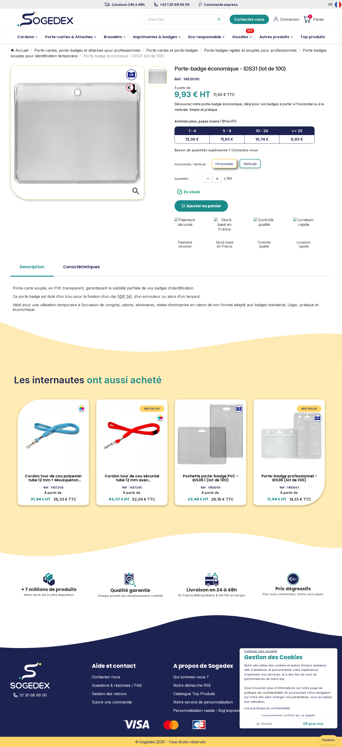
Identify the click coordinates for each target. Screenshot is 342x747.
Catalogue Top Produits (194, 693)
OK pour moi (313, 724)
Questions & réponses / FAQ (117, 685)
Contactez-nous (249, 19)
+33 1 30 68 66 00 (175, 5)
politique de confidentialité (263, 692)
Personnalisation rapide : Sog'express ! (207, 710)
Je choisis (264, 724)
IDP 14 (125, 296)
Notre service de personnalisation (203, 702)
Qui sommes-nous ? (191, 677)
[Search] (219, 19)
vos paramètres (297, 697)
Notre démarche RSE (192, 685)
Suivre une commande (112, 702)
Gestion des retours (109, 693)
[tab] (32, 268)
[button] (328, 740)
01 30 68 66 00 (33, 695)
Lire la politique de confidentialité (267, 708)
